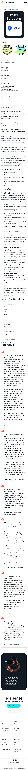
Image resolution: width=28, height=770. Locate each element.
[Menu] (25, 2)
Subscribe (9, 89)
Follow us (8, 87)
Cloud (3, 719)
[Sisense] (7, 2)
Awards (15, 721)
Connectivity (5, 726)
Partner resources (6, 749)
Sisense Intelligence (6, 732)
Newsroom (16, 728)
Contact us (16, 735)
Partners (9, 9)
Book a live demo (13, 706)
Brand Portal (16, 751)
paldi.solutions (10, 86)
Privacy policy (17, 753)
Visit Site (8, 97)
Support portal (5, 742)
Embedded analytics (6, 723)
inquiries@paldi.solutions (11, 90)
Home (5, 9)
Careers (16, 730)
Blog (15, 742)
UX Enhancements (9, 209)
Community (4, 744)
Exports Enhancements (11, 222)
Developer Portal (17, 749)
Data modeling (5, 730)
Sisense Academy (18, 747)
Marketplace (16, 744)
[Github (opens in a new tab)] (16, 760)
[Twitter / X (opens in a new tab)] (11, 760)
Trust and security (6, 735)
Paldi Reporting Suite (10, 226)
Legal (15, 756)
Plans (15, 726)
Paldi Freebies (8, 205)
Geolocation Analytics (10, 217)
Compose (4, 721)
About (15, 719)
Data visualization (6, 728)
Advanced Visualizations (11, 213)
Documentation (5, 747)
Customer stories (18, 723)
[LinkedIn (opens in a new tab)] (13, 760)
